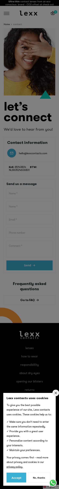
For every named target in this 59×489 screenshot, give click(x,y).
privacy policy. (15, 466)
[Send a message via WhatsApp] (52, 482)
